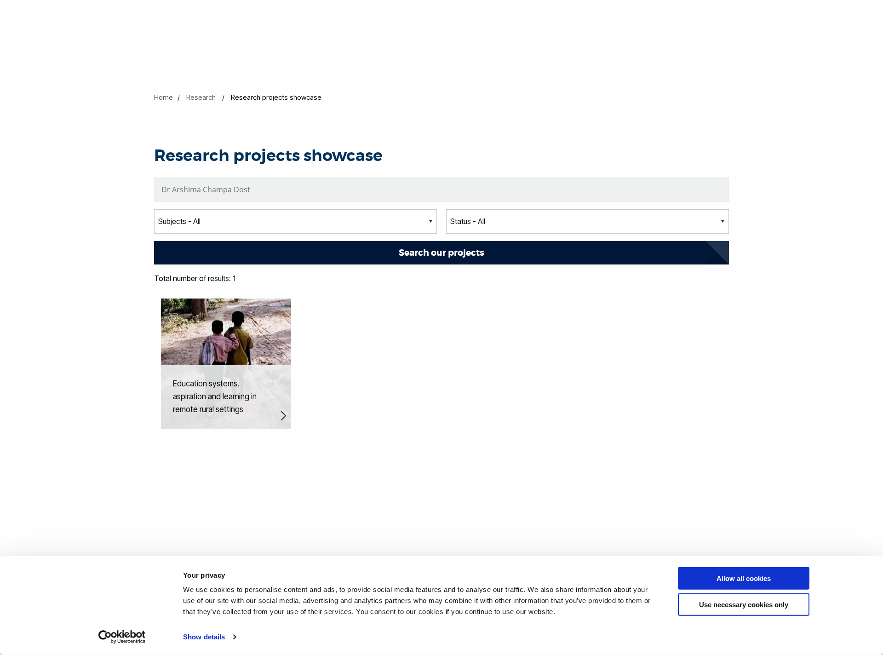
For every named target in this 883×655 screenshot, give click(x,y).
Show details (204, 637)
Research (201, 97)
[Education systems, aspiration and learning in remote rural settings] (226, 363)
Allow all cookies (744, 578)
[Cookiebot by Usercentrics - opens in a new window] (122, 637)
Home (163, 97)
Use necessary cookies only (743, 604)
